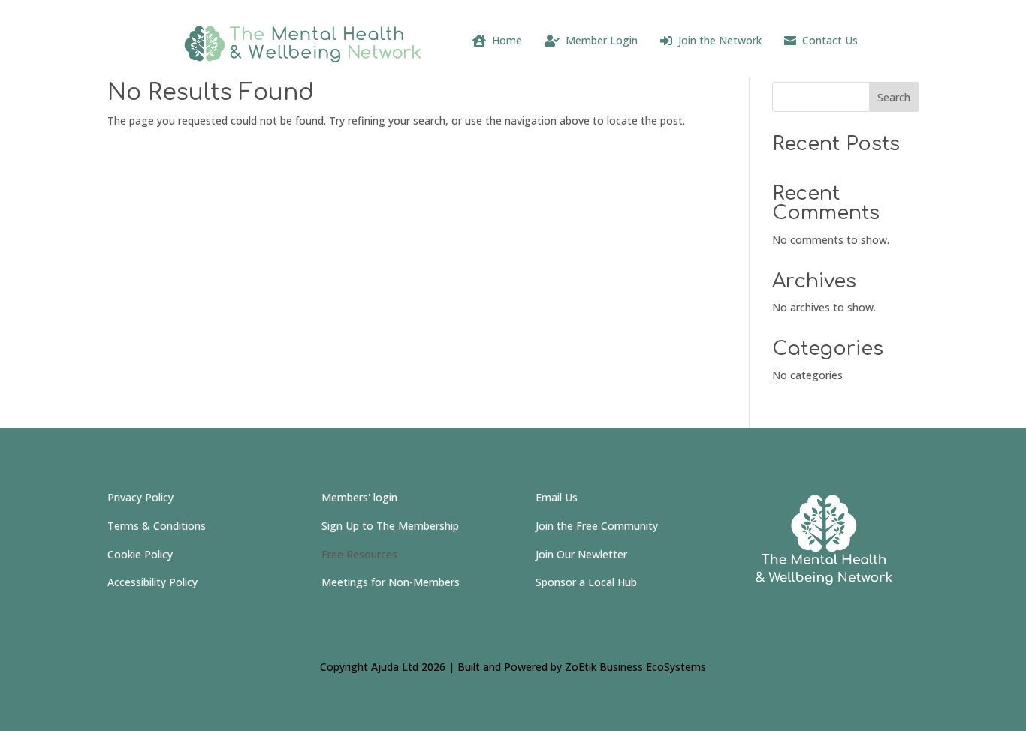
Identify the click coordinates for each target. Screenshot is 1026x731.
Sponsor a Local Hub (586, 582)
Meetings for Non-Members (390, 582)
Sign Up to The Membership (390, 526)
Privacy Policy (140, 497)
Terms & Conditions (156, 526)
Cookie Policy (140, 554)
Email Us (557, 497)
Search (893, 97)
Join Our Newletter (581, 554)
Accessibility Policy (152, 582)
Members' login (359, 497)
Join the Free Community (597, 526)
